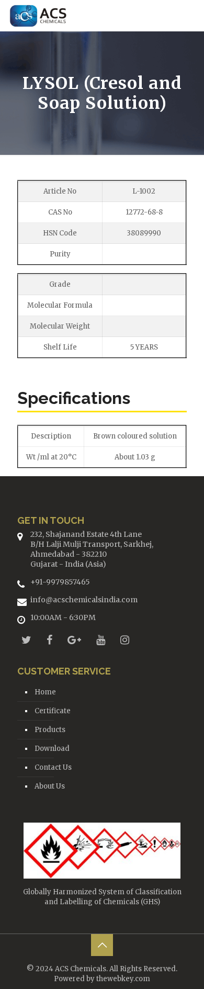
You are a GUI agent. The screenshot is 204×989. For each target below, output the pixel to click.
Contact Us (53, 767)
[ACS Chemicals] (38, 16)
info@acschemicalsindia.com (84, 599)
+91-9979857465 (60, 582)
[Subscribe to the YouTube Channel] (100, 639)
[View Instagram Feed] (124, 639)
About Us (50, 786)
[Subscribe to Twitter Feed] (26, 639)
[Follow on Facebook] (49, 639)
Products (50, 729)
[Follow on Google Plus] (74, 639)
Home (45, 692)
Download (52, 748)
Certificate (53, 710)
